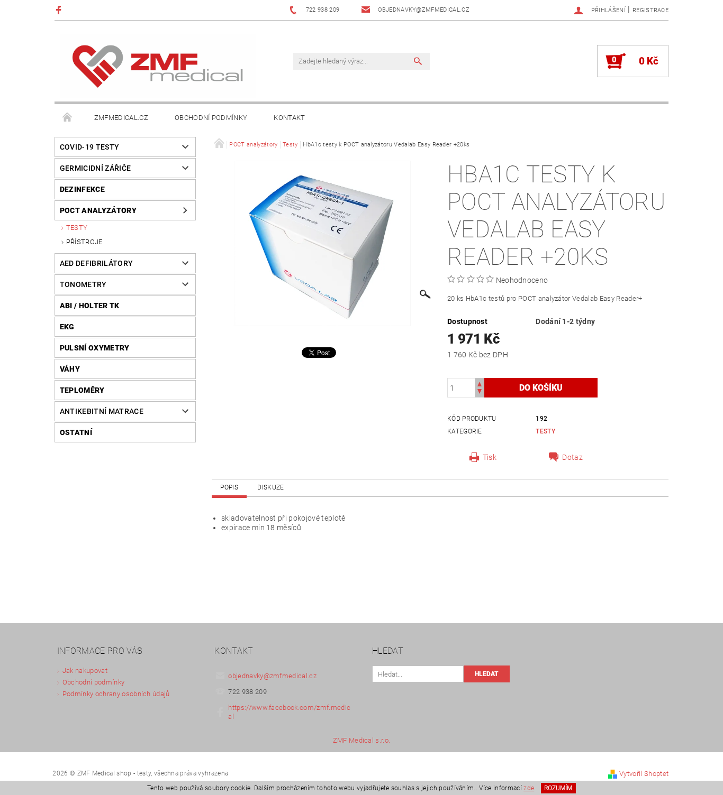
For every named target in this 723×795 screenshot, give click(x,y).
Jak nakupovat (84, 670)
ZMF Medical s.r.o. (362, 740)
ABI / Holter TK (90, 305)
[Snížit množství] (479, 392)
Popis (229, 487)
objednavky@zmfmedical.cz (272, 676)
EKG (67, 326)
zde (528, 788)
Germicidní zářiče (95, 168)
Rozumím (558, 788)
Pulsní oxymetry (95, 348)
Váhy (70, 369)
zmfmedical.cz (121, 118)
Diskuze (270, 487)
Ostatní (76, 432)
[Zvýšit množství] (479, 383)
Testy (77, 228)
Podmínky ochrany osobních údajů (116, 694)
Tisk (489, 457)
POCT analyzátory (98, 210)
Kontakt (289, 118)
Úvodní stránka (68, 118)
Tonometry (83, 284)
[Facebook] (60, 9)
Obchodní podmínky (211, 118)
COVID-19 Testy (89, 147)
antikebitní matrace (101, 411)
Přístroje (84, 242)
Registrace (650, 10)
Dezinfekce (82, 189)
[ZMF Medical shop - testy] (158, 66)
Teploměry (82, 390)
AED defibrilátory (96, 263)
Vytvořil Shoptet (643, 774)
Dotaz (572, 457)
